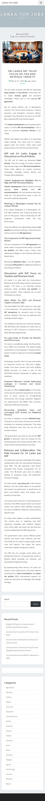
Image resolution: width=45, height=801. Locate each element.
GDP (14, 265)
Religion (9, 760)
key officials (13, 227)
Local (8, 745)
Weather (9, 779)
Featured (9, 726)
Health (8, 736)
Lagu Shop (31, 81)
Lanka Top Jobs (10, 2)
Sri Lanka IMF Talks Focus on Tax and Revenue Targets (22, 73)
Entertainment (11, 716)
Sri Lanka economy (15, 90)
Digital (8, 702)
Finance (9, 731)
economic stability (11, 198)
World (8, 784)
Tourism (9, 774)
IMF (28, 90)
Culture (9, 697)
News (8, 750)
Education (10, 711)
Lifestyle (9, 740)
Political (9, 755)
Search (6, 599)
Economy (9, 707)
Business (9, 692)
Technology (10, 769)
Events (8, 721)
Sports (8, 764)
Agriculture (10, 687)
